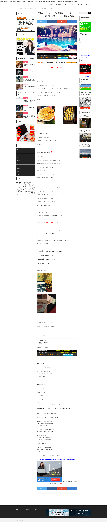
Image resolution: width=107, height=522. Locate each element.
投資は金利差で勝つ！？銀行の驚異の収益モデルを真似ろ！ (29, 101)
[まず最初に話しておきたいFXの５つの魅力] (19, 64)
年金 (31, 189)
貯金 (28, 193)
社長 (31, 191)
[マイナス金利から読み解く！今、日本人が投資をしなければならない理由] (19, 108)
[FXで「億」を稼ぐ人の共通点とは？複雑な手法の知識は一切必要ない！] (19, 79)
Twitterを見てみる (41, 392)
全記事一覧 (80, 4)
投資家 (23, 191)
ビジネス (18, 149)
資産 (29, 193)
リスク (26, 188)
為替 (28, 191)
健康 (18, 163)
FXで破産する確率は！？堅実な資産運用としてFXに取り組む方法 (29, 72)
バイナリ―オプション (25, 186)
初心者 (18, 189)
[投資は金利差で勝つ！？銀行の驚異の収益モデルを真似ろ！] (19, 100)
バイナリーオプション (25, 187)
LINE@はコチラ (42, 376)
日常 (18, 171)
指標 (25, 191)
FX (20, 182)
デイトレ (18, 185)
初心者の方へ (58, 4)
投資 (19, 191)
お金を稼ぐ (26, 182)
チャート (22, 183)
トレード (27, 185)
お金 (22, 182)
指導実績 (18, 168)
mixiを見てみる (41, 395)
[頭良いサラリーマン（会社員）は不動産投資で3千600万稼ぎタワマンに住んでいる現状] (19, 115)
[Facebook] (85, 85)
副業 (22, 189)
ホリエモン (18, 188)
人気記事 (18, 160)
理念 (66, 4)
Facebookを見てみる (43, 388)
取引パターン (26, 189)
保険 (32, 188)
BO (17, 182)
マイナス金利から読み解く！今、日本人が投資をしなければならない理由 (29, 109)
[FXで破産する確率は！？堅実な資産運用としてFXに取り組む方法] (19, 72)
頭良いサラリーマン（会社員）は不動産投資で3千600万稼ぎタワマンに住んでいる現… (29, 116)
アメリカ (30, 182)
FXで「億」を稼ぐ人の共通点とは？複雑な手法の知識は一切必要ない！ (29, 80)
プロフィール (49, 4)
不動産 (31, 188)
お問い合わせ (88, 4)
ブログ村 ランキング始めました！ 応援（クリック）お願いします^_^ (51, 404)
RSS (23, 520)
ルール (28, 188)
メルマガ (72, 4)
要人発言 (25, 193)
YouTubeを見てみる (42, 399)
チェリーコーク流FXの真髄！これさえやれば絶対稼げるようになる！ (29, 88)
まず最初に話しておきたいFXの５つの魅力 (29, 65)
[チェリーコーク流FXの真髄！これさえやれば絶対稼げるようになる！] (19, 87)
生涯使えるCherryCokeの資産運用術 (24, 4)
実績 (18, 165)
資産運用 (19, 174)
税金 (32, 191)
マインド (18, 154)
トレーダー (22, 185)
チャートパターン (27, 183)
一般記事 (20, 8)
